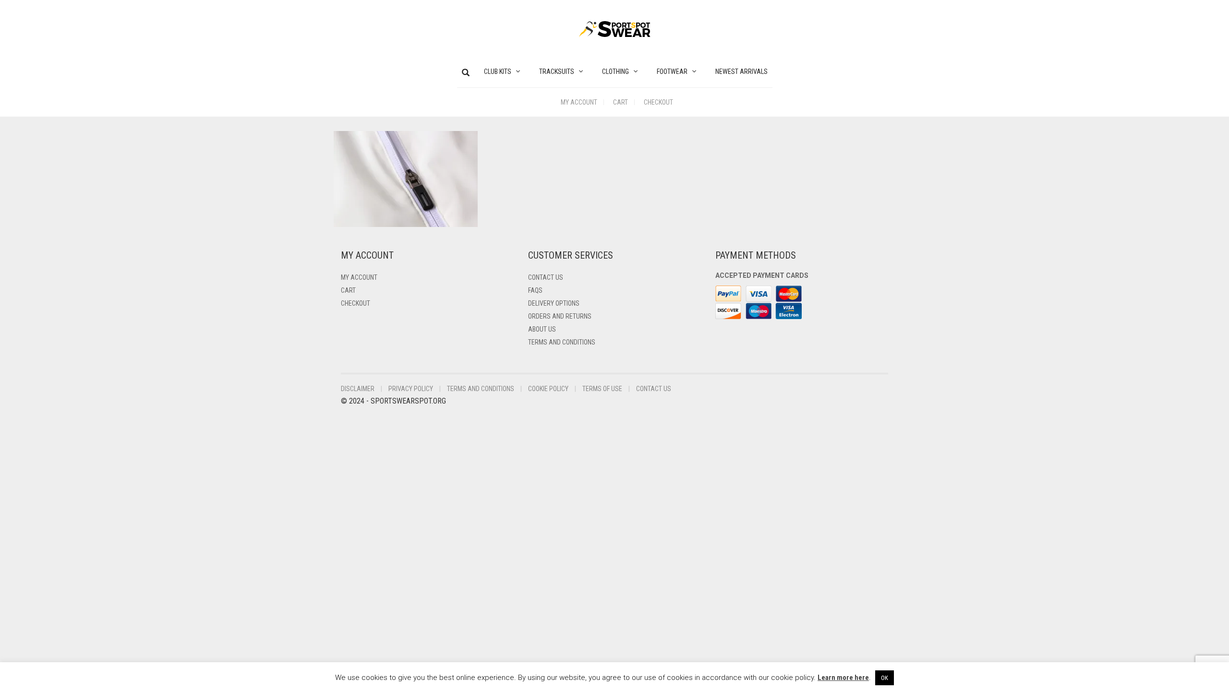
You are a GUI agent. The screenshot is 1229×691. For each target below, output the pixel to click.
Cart (620, 102)
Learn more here (843, 677)
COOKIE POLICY (548, 389)
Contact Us (545, 277)
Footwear (672, 71)
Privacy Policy (410, 389)
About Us (542, 329)
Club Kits (497, 71)
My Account (579, 102)
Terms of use (602, 389)
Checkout (658, 102)
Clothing (615, 71)
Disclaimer (357, 389)
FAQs (535, 290)
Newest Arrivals (741, 71)
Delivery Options (553, 303)
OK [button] (884, 677)
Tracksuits (556, 71)
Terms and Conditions (561, 342)
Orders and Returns (559, 316)
